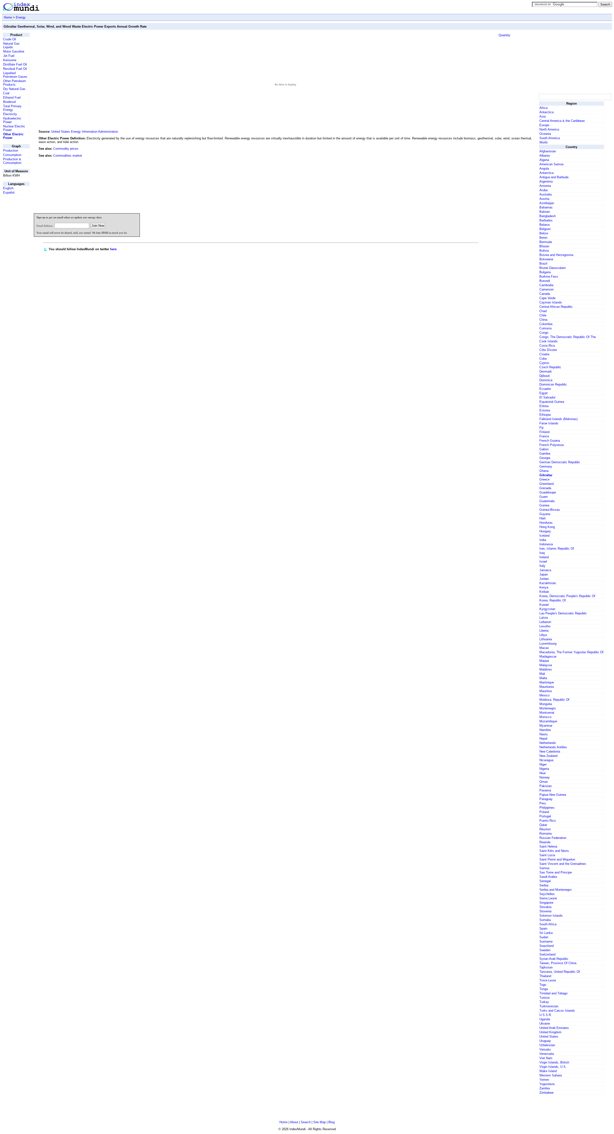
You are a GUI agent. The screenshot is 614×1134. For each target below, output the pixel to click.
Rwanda (544, 842)
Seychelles (547, 894)
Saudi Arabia (548, 877)
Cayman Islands (550, 302)
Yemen (544, 1079)
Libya (543, 635)
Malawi (544, 661)
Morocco (545, 717)
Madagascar (547, 656)
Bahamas (546, 207)
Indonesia (546, 544)
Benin (543, 237)
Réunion (545, 829)
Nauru (543, 734)
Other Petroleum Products (14, 82)
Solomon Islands (551, 915)
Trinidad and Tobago (553, 993)
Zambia (544, 1088)
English (8, 188)
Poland (544, 812)
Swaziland (546, 946)
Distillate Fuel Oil (15, 64)
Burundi (544, 281)
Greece (544, 479)
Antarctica (546, 112)
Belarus (544, 224)
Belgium (545, 229)
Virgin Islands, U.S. (553, 1067)
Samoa (544, 868)
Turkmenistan (548, 1006)
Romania (545, 833)
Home (8, 17)
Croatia (544, 354)
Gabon (544, 449)
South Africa (547, 924)
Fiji (541, 427)
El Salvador (547, 397)
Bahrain (544, 212)
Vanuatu (545, 1049)
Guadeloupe (547, 492)
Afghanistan (547, 151)
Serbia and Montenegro (555, 889)
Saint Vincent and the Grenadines (562, 864)
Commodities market (67, 155)
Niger (543, 764)
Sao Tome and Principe (555, 872)
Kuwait (544, 604)
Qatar (543, 825)
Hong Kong (547, 527)
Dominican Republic (553, 384)
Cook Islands (548, 341)
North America (549, 129)
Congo (543, 332)
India (542, 540)
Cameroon (546, 289)
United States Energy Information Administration (84, 131)
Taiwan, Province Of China (557, 963)
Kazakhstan (547, 583)
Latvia (543, 617)
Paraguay (546, 799)
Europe (544, 125)
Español (8, 192)
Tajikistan (546, 967)
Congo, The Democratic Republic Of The (567, 337)
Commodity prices (65, 148)
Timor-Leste (547, 980)
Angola (544, 168)
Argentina (546, 181)
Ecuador (545, 389)
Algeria (544, 160)
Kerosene (9, 60)
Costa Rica (547, 345)
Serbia (543, 885)
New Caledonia (549, 751)
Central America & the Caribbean (562, 121)
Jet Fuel (8, 56)
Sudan (543, 937)
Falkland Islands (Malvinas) (558, 419)
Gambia (544, 453)
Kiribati (544, 592)
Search (306, 1122)
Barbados (546, 220)
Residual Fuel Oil (15, 69)
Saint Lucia (547, 855)
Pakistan (545, 786)
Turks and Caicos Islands (557, 1010)
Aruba (543, 190)
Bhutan (544, 246)
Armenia (545, 186)
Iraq (542, 553)
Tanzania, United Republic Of (559, 972)
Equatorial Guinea (551, 402)
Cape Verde (547, 298)
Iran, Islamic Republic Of (556, 548)
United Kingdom (550, 1032)
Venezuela (546, 1054)
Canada (544, 294)
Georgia (544, 458)
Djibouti (544, 376)
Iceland (544, 535)
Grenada (545, 488)
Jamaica (545, 570)
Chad (543, 311)
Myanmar (545, 725)
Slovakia (545, 907)
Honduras (546, 522)
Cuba (543, 358)
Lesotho (544, 626)
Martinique (546, 682)
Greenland (546, 484)
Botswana (546, 259)
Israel (543, 561)
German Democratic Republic (559, 462)
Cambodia (546, 285)
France (544, 436)
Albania (544, 155)
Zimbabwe (546, 1092)
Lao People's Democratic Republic (563, 613)
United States (548, 1036)
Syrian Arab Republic (553, 959)
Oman (543, 782)
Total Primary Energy (12, 108)
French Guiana (549, 440)
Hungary (545, 531)
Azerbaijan (546, 203)
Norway (544, 777)
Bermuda (545, 242)
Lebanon (545, 622)
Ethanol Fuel (12, 97)
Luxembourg (547, 643)
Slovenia (545, 911)
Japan (543, 574)
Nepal (543, 738)
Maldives (545, 669)
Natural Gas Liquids (11, 45)
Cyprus (544, 363)
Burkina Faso (548, 276)
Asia (542, 116)
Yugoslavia (547, 1084)
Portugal (545, 816)
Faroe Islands (548, 423)
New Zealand (548, 756)
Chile (542, 315)
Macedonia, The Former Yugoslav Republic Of (571, 652)
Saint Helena (548, 846)
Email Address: (44, 225)
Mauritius (545, 691)
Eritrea (544, 406)
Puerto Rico (547, 820)
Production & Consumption (12, 161)
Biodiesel (9, 102)
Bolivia (544, 250)
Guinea (544, 505)
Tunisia (544, 997)
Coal (6, 93)
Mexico (544, 695)
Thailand (545, 976)
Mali (542, 674)
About (294, 1122)
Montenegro (547, 708)
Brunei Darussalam (552, 268)
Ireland (544, 557)
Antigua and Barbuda (553, 177)
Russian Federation (552, 838)
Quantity (504, 35)
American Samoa (551, 164)
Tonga (543, 989)
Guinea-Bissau (549, 509)
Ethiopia (545, 414)
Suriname (546, 941)
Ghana (544, 471)
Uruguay (545, 1041)
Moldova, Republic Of (554, 699)
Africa (543, 108)
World (543, 142)
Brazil (543, 263)
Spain (543, 928)
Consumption (12, 155)
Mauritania (546, 687)
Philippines (547, 807)
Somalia (545, 920)
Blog (331, 1122)
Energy (21, 17)
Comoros (545, 328)
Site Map (319, 1122)
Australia (545, 194)
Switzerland (547, 954)
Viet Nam (545, 1058)
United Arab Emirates (554, 1028)
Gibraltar (545, 475)
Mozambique (548, 721)
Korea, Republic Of (552, 600)
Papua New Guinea (552, 794)
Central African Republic (556, 307)
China (543, 319)
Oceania (545, 134)
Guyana (544, 514)
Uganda (544, 1019)
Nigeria (544, 769)
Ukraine (544, 1023)
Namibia (545, 730)
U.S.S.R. (545, 1015)
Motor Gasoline (13, 51)
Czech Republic (550, 367)
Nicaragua (546, 760)
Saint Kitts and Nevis (554, 851)
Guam (543, 497)
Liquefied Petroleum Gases (15, 74)
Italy (542, 566)
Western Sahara (550, 1075)
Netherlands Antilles (553, 747)
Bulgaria (545, 272)
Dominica (545, 380)
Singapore (546, 902)
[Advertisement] (502, 177)
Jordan (544, 579)
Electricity (10, 114)
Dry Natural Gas (14, 89)
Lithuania (545, 639)
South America (549, 138)
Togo (542, 984)
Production (10, 150)
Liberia (544, 630)
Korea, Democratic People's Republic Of (567, 596)
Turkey (544, 1002)
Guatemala (547, 501)
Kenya (543, 587)
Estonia (544, 410)
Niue (542, 773)
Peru (542, 803)
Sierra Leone (548, 898)
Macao (544, 648)
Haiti (542, 518)
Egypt (543, 393)
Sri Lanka (546, 933)
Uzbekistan (547, 1045)
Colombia (545, 324)
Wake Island (548, 1071)
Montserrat (546, 712)
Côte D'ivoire (548, 350)
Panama (545, 790)
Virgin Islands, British (554, 1062)
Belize (543, 233)
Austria (544, 199)
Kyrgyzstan (547, 609)
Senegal (545, 881)
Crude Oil (9, 39)
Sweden (544, 950)
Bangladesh (547, 216)
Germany (545, 466)
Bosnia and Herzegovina (556, 255)
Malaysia (545, 665)
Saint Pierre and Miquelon (557, 859)
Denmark (545, 371)
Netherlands (547, 743)
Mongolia (545, 704)
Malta (543, 678)
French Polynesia (551, 445)
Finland (544, 432)
